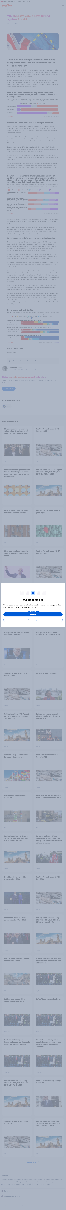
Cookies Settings (33, 611)
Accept (33, 614)
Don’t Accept (33, 620)
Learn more (34, 607)
